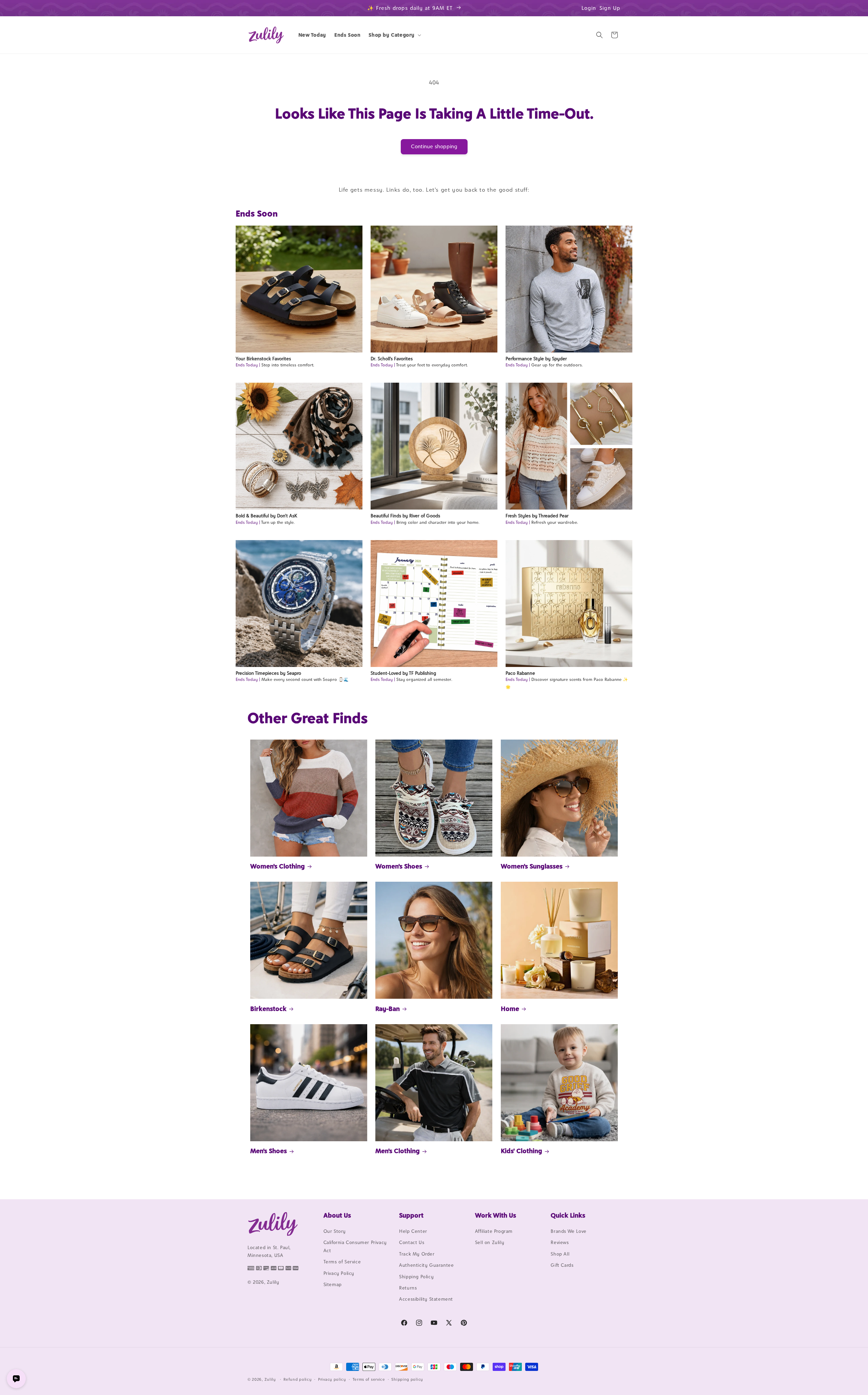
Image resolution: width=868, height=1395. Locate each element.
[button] (394, 35)
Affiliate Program (494, 1231)
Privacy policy (332, 1379)
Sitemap (332, 1284)
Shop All (560, 1254)
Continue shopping (434, 146)
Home (510, 1008)
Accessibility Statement (426, 1299)
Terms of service (369, 1379)
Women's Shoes (398, 866)
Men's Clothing (397, 1150)
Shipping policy (407, 1379)
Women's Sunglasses (532, 866)
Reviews (560, 1242)
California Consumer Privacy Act (355, 1246)
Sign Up (609, 8)
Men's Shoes (268, 1150)
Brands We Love (568, 1231)
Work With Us (495, 1215)
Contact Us (411, 1242)
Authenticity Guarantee (426, 1265)
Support (411, 1215)
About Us (337, 1215)
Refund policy (297, 1379)
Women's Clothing (277, 866)
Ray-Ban (387, 1008)
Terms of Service (342, 1261)
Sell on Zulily (489, 1242)
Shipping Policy (416, 1276)
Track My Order (416, 1254)
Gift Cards (562, 1265)
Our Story (334, 1231)
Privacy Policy (338, 1273)
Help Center (413, 1231)
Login (588, 8)
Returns (408, 1288)
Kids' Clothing (521, 1150)
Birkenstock (268, 1008)
